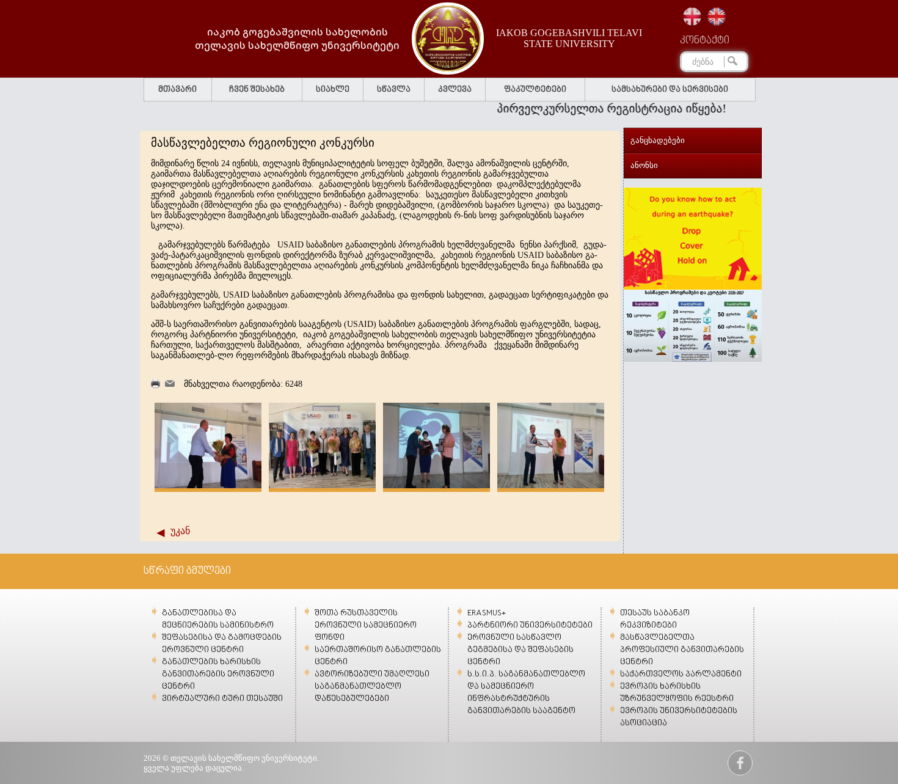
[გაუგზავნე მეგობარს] (170, 384)
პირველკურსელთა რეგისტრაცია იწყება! (593, 108)
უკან (180, 531)
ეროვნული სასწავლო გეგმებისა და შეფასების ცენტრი (520, 649)
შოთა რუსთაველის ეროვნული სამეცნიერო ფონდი (366, 625)
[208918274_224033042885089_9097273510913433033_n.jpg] (550, 485)
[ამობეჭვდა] (155, 385)
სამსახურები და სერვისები (669, 89)
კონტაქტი (704, 41)
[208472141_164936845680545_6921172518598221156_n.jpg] (436, 485)
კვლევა (455, 89)
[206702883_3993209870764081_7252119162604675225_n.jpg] (208, 485)
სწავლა (394, 89)
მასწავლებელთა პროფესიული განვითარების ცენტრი (682, 649)
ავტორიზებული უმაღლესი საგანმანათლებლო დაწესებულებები (372, 686)
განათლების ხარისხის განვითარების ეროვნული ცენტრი (218, 674)
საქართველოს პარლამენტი (681, 674)
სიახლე (332, 89)
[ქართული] (692, 16)
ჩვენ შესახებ (257, 89)
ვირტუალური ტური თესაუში (222, 699)
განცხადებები (657, 140)
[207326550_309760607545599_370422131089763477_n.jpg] (322, 485)
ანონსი (644, 165)
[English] (716, 16)
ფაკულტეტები (535, 89)
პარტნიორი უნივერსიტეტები (530, 625)
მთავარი (177, 89)
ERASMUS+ (486, 613)
